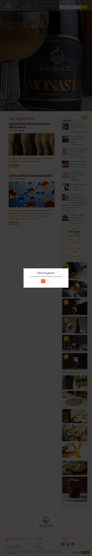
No (48, 281)
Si (43, 281)
